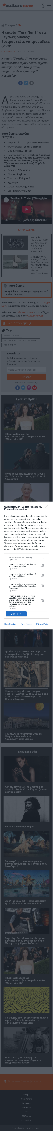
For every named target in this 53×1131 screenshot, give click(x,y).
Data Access (26, 624)
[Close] (47, 507)
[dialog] (26, 565)
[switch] (42, 565)
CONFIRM (16, 614)
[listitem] (26, 558)
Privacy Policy (42, 624)
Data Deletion (10, 624)
